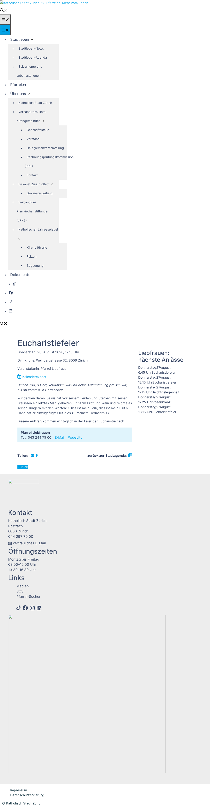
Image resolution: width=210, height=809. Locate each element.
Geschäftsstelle (38, 130)
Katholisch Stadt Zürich (35, 103)
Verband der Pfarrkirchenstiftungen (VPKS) (32, 211)
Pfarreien (18, 84)
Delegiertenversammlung (45, 148)
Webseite (75, 437)
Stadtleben (19, 39)
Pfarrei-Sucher (28, 597)
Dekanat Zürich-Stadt (33, 184)
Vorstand (33, 139)
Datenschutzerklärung (27, 795)
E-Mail (60, 437)
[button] (3, 10)
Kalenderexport (34, 377)
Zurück (22, 467)
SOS (20, 591)
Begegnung (35, 266)
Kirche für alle (37, 247)
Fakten (32, 256)
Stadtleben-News (31, 48)
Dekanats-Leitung (39, 193)
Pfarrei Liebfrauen (35, 432)
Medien (22, 586)
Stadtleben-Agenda (32, 57)
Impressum (18, 790)
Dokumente (20, 274)
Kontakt (32, 175)
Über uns (18, 94)
